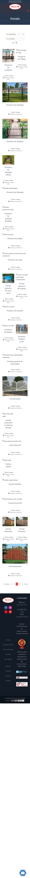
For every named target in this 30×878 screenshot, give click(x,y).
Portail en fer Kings (15, 260)
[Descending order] (23, 34)
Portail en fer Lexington (8, 67)
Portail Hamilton (15, 484)
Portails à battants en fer (21, 339)
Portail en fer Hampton (15, 105)
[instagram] (10, 607)
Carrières (8, 654)
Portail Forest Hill (15, 503)
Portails (8, 680)
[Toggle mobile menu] (28, 11)
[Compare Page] (8, 78)
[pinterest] (6, 612)
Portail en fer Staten (15, 238)
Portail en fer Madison (15, 141)
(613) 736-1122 (22, 605)
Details (8, 56)
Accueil (8, 640)
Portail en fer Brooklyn (15, 192)
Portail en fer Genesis (15, 311)
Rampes (8, 676)
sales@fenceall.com (22, 617)
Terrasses (8, 671)
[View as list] (16, 42)
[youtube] (10, 612)
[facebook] (6, 607)
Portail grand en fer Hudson (21, 286)
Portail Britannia (15, 566)
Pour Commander (8, 649)
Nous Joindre (8, 659)
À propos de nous (8, 644)
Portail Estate (15, 399)
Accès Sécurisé (15, 445)
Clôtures (8, 666)
